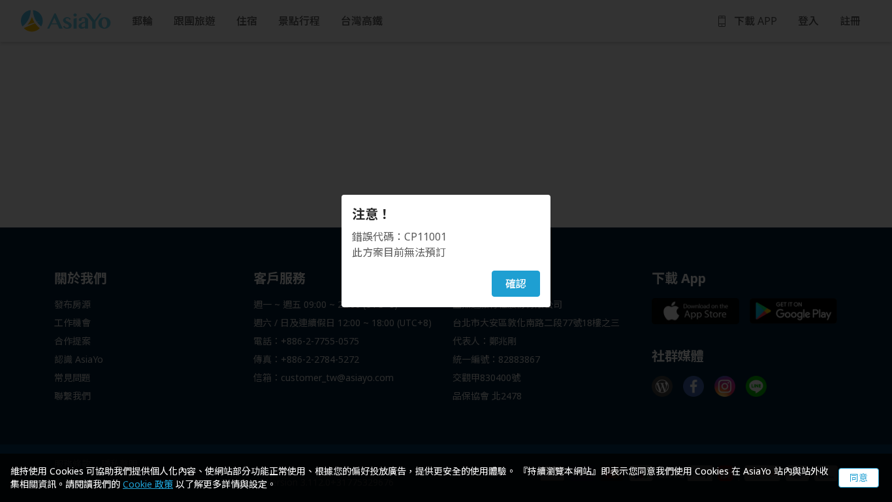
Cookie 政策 (148, 484)
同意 (859, 477)
